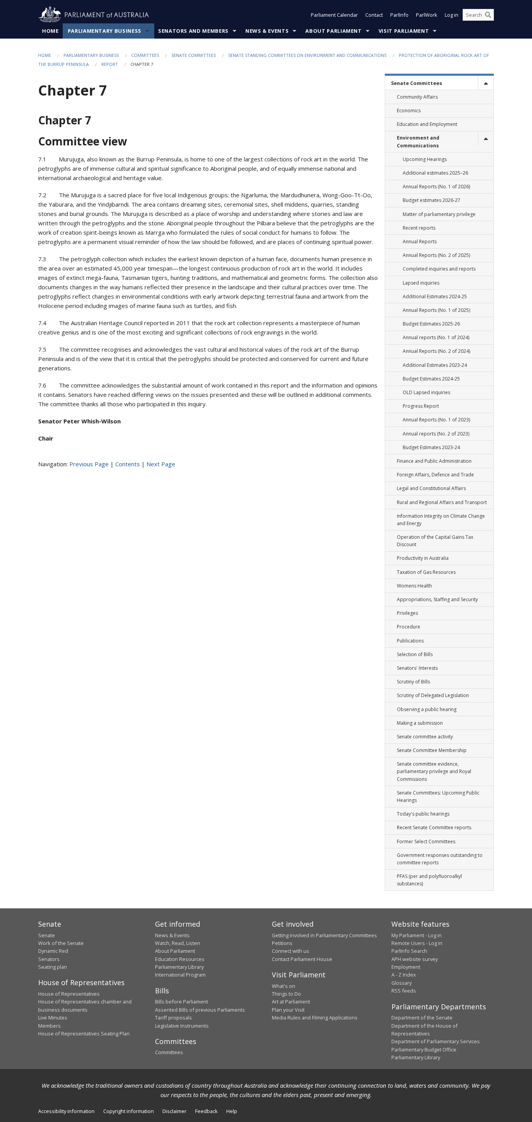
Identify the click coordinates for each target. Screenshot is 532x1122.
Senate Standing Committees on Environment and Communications (307, 55)
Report (109, 64)
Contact (374, 14)
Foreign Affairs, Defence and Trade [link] (435, 474)
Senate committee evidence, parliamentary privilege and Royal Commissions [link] (434, 771)
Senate (46, 935)
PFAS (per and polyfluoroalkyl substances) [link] (429, 880)
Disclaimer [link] (174, 1111)
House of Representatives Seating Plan (84, 1033)
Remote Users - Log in (416, 943)
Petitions (282, 943)
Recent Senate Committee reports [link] (434, 827)
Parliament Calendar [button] (334, 14)
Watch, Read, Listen (177, 943)
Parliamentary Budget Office (423, 1049)
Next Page (160, 464)
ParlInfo (399, 14)
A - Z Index (403, 974)
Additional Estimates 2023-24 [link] (435, 365)
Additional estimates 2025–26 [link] (435, 173)
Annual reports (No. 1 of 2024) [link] (436, 337)
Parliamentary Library (179, 966)
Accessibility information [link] (66, 1111)
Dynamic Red (53, 950)
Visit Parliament (404, 30)
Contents (127, 464)
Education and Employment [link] (427, 124)
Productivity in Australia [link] (423, 558)
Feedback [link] (206, 1111)
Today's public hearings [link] (423, 814)
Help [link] (231, 1111)
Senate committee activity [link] (425, 736)
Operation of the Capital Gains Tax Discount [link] (435, 541)
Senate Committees (193, 55)
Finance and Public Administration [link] (434, 461)
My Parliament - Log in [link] (416, 935)
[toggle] (485, 83)
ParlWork (426, 14)
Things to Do (286, 993)
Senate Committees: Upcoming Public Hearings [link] (438, 796)
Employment (405, 966)
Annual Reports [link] (420, 241)
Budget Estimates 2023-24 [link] (431, 447)
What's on (283, 985)
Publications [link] (410, 640)
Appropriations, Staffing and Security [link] (437, 599)
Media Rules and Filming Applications (315, 1017)
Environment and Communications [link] (418, 141)
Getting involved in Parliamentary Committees (324, 935)
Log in (451, 14)
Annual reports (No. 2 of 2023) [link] (436, 433)
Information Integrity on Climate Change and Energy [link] (441, 520)
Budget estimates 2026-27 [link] (431, 200)
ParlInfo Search (409, 950)
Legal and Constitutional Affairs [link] (431, 488)
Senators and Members (193, 30)
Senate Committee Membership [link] (432, 750)
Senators (49, 959)
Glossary (401, 982)
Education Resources (179, 959)
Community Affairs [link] (417, 97)
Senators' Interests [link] (417, 668)
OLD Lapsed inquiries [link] (426, 392)
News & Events (267, 30)
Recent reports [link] (419, 228)
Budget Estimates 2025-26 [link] (431, 323)
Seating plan (52, 966)
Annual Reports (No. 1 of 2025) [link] (436, 310)
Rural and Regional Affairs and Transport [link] (442, 502)
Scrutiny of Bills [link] (413, 681)
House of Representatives (69, 993)
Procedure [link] (408, 626)
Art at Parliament (291, 1001)
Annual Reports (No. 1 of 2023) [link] (436, 419)
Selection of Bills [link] (415, 654)
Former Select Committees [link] (426, 841)
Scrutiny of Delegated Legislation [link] (433, 695)
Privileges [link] (407, 613)
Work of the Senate (61, 943)
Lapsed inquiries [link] (421, 283)
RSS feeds (403, 990)
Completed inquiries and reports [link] (439, 268)
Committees (145, 55)
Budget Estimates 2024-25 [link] (431, 378)
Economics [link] (409, 110)
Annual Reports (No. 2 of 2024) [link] (436, 351)
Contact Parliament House (302, 959)
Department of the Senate (422, 1017)
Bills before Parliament (181, 1001)
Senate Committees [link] (416, 83)
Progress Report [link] (421, 406)
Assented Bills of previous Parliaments (200, 1009)
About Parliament (333, 30)
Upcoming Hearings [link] (425, 159)
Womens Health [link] (414, 585)
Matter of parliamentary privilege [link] (439, 214)
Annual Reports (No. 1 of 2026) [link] (436, 186)
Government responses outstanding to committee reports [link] (440, 859)
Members (49, 1025)
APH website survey (414, 959)
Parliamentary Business (104, 30)
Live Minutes (52, 1017)
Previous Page (89, 464)
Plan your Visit (288, 1009)
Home (50, 30)
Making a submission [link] (420, 723)
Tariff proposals (173, 1017)
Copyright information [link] (128, 1111)
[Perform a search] (488, 15)
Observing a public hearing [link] (426, 709)
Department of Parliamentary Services (435, 1041)
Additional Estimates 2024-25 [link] (435, 296)
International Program (180, 974)
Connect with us (290, 950)
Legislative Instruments (182, 1025)
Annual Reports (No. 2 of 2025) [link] (436, 255)
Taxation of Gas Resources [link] (426, 572)
